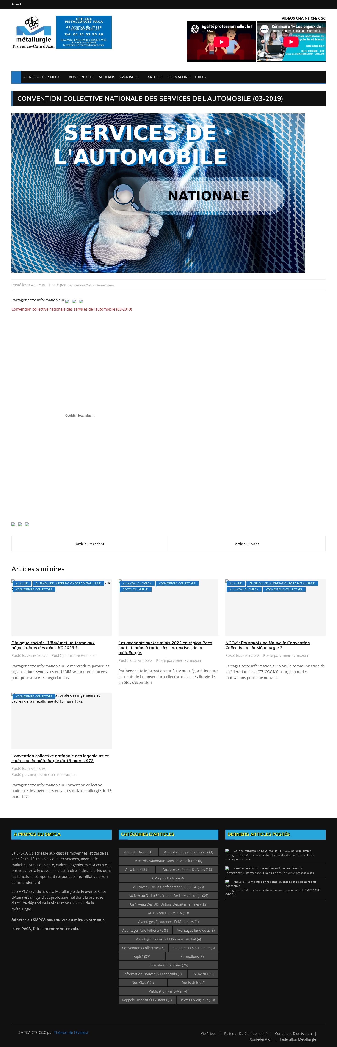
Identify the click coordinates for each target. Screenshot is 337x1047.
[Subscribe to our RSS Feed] (21, 525)
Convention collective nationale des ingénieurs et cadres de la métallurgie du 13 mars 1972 (60, 758)
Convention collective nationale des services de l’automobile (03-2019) (71, 309)
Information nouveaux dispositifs (153, 973)
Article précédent (90, 543)
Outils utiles (193, 982)
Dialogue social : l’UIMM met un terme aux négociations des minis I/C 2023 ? (53, 645)
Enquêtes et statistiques (194, 947)
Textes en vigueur (135, 589)
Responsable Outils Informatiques (91, 285)
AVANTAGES (128, 77)
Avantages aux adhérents (145, 930)
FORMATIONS (178, 77)
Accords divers (138, 852)
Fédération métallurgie (298, 1039)
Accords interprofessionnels (188, 852)
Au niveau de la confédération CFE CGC (168, 887)
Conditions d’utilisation (293, 1033)
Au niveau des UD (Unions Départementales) (168, 904)
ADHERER (106, 77)
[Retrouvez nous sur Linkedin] (14, 525)
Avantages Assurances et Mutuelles (168, 921)
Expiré (141, 956)
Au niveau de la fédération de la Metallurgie (68, 583)
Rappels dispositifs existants (147, 1000)
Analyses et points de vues (187, 869)
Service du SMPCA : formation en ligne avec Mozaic (268, 868)
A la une (22, 583)
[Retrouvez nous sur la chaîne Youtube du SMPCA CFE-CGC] (28, 525)
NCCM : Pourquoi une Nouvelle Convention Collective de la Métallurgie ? (267, 645)
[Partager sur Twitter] (68, 302)
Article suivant (247, 543)
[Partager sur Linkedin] (75, 302)
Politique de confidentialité (245, 1033)
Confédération (261, 1039)
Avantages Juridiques (196, 930)
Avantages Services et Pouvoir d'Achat (168, 939)
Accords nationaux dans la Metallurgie (168, 860)
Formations (192, 956)
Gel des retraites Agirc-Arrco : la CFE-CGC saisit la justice (272, 850)
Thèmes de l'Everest (71, 1032)
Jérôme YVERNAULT (83, 656)
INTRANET (203, 973)
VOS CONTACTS (81, 77)
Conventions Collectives (34, 589)
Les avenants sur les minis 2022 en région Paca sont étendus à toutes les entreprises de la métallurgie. (165, 647)
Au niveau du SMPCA (137, 583)
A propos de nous (168, 878)
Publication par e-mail (168, 991)
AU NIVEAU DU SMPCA (41, 77)
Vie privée (208, 1033)
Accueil (16, 4)
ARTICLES (155, 77)
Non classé (143, 982)
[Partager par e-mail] (82, 302)
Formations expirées (168, 965)
